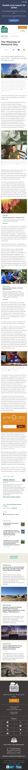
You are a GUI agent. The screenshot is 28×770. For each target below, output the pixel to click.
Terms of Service (12, 762)
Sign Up (21, 426)
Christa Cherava (9, 480)
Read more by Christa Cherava (11, 497)
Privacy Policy (21, 762)
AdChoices (9, 764)
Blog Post (4, 36)
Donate (22, 27)
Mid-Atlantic (14, 508)
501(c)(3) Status (16, 764)
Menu (23, 31)
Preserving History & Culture (12, 514)
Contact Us (5, 762)
